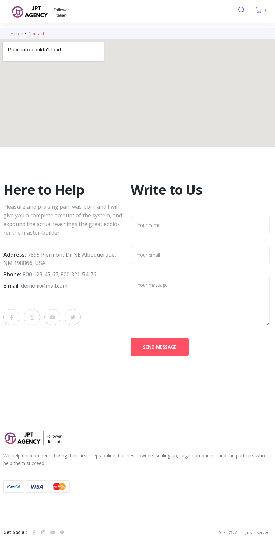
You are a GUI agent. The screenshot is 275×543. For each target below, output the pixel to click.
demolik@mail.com (44, 285)
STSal (224, 532)
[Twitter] (73, 317)
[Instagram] (32, 317)
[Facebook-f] (11, 317)
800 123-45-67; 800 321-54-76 (59, 274)
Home (16, 33)
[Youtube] (52, 317)
